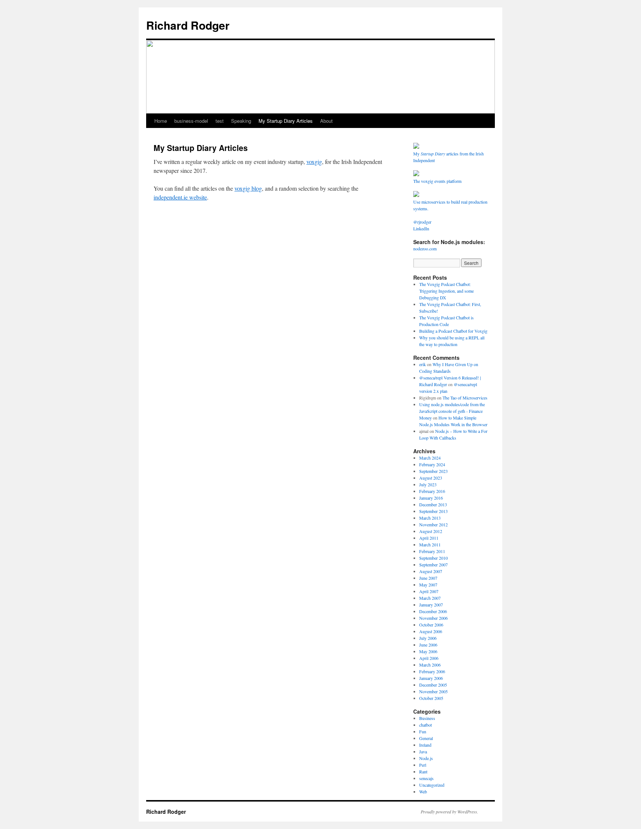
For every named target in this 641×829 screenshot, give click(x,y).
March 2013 (430, 518)
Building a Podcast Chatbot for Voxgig (453, 331)
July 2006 (428, 638)
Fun (422, 731)
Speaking (241, 120)
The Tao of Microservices (465, 398)
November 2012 (433, 524)
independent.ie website (180, 197)
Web (423, 792)
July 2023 (428, 484)
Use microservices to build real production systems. (450, 205)
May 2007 (428, 585)
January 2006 (431, 678)
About (326, 120)
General (426, 738)
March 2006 (430, 665)
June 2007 (428, 578)
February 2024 (432, 464)
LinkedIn (421, 228)
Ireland (425, 745)
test (220, 120)
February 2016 (432, 491)
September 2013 (433, 511)
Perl (422, 765)
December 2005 (433, 685)
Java (423, 751)
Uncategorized (431, 785)
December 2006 (433, 611)
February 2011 (432, 551)
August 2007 (430, 571)
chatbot (425, 725)
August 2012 (430, 531)
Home (160, 120)
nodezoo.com (425, 248)
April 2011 (428, 538)
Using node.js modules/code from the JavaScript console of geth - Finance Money (452, 411)
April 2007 (428, 591)
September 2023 (433, 471)
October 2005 (431, 698)
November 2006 (433, 618)
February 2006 (432, 671)
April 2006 (428, 658)
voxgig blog (248, 188)
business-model (191, 120)
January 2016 (431, 498)
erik (422, 364)
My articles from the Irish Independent (448, 157)
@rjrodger (422, 222)
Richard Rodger (188, 25)
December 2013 (433, 504)
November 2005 (433, 691)
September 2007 (433, 565)
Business (427, 718)
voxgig (314, 161)
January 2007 (431, 605)
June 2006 (428, 645)
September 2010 (433, 558)
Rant (423, 771)
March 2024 (430, 458)
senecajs (426, 778)
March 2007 (430, 598)
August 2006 (430, 631)
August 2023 (430, 478)
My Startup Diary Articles (286, 120)
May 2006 (428, 651)
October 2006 (431, 625)
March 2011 (430, 544)
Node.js (426, 758)
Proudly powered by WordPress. (449, 812)
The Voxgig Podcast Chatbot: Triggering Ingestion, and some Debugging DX (446, 290)
